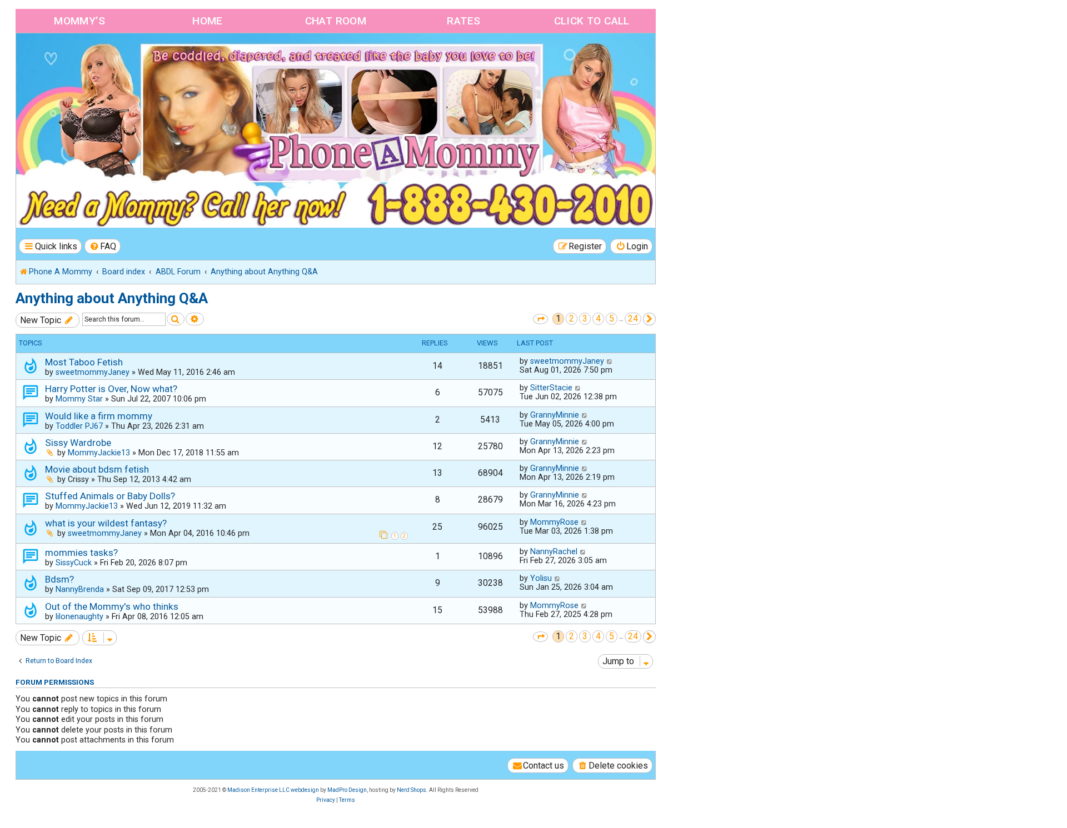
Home (207, 20)
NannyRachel (553, 551)
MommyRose (554, 522)
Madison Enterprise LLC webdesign (273, 790)
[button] (540, 319)
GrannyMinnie (554, 414)
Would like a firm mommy (98, 415)
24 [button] (633, 318)
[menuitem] (102, 246)
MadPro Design (347, 790)
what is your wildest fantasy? (106, 523)
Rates (463, 20)
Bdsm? (59, 579)
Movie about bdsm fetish (97, 469)
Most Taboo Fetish (84, 362)
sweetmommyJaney (92, 372)
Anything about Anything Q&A (112, 298)
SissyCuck (74, 562)
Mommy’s (79, 20)
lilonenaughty (79, 616)
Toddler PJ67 (79, 425)
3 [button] (584, 318)
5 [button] (611, 318)
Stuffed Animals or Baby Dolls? (110, 495)
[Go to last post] (610, 361)
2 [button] (571, 318)
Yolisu (541, 578)
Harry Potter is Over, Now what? (111, 388)
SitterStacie (551, 387)
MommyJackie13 (99, 452)
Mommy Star (79, 398)
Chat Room (336, 20)
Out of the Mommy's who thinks (111, 606)
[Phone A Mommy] (79, 57)
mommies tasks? (81, 552)
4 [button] (598, 318)
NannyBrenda (80, 589)
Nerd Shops (411, 790)
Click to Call (592, 20)
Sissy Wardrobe (78, 442)
